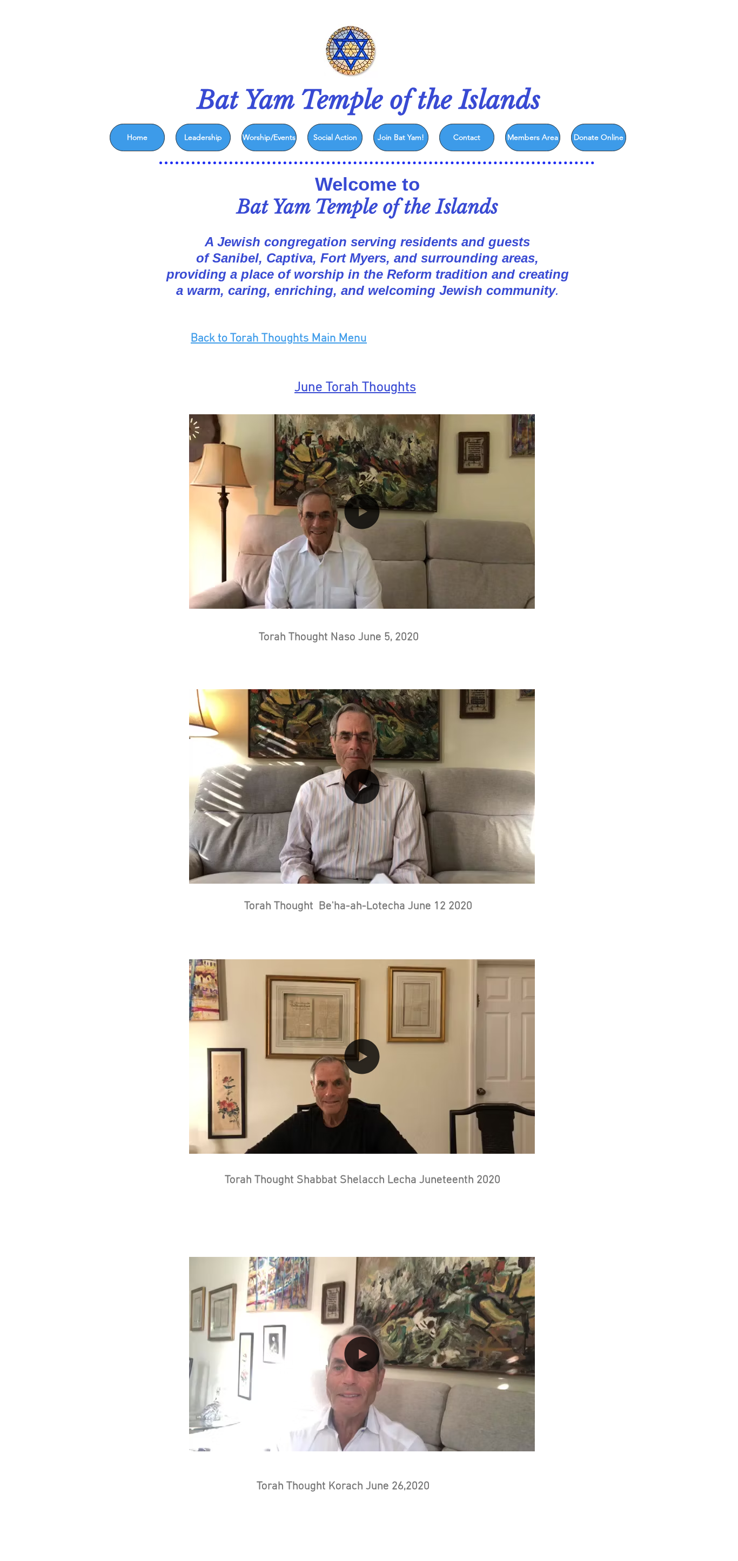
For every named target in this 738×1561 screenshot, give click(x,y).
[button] (521, 597)
